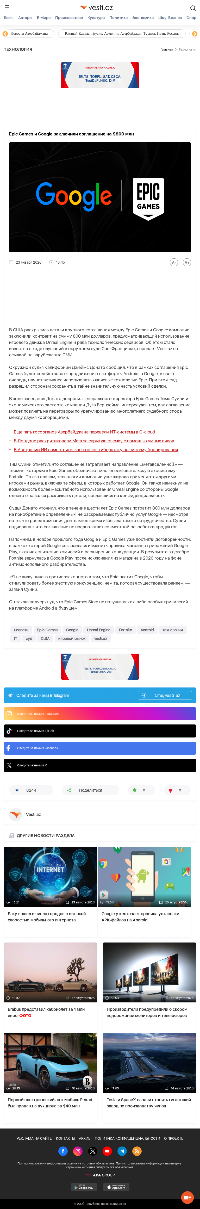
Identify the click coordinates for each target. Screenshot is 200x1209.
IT (15, 638)
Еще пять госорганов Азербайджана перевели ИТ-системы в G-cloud (84, 432)
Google (72, 630)
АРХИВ (85, 1138)
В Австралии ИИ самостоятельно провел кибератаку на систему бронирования (96, 449)
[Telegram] (122, 1151)
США (45, 638)
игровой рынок (72, 638)
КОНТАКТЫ (65, 1138)
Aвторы (25, 17)
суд (29, 638)
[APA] (100, 1175)
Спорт (192, 17)
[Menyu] (7, 7)
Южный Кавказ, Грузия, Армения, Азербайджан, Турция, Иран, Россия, (122, 33)
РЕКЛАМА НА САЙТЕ (34, 1138)
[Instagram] (78, 1151)
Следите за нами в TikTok (35, 731)
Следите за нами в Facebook (37, 748)
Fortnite (125, 630)
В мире (44, 17)
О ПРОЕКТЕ (173, 1138)
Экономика (143, 17)
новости (21, 630)
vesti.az (100, 638)
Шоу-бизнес (170, 17)
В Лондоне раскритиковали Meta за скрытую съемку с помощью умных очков (94, 440)
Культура (96, 17)
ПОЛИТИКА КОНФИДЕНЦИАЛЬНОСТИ (127, 1138)
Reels (9, 17)
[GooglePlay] (84, 1187)
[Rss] (137, 1151)
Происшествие (69, 17)
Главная (167, 49)
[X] (92, 1151)
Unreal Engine (98, 630)
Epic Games (47, 630)
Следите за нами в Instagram (38, 714)
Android (147, 630)
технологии (172, 630)
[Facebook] (63, 1151)
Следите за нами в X (32, 765)
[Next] (195, 34)
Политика (118, 17)
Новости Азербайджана (29, 33)
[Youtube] (107, 1151)
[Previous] (5, 34)
